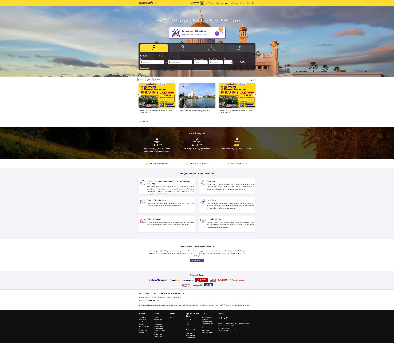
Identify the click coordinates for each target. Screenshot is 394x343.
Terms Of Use (205, 330)
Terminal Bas (158, 322)
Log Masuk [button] (209, 3)
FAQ (140, 328)
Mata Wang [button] (233, 3)
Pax (225, 59)
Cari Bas (243, 62)
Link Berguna (205, 326)
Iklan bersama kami (207, 332)
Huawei (188, 324)
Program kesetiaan (207, 323)
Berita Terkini (142, 319)
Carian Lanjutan (144, 68)
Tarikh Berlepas (198, 59)
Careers (141, 335)
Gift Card (172, 317)
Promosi (141, 324)
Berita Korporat (143, 322)
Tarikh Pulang (213, 59)
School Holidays (190, 337)
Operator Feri (158, 334)
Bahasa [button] (241, 3)
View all (251, 80)
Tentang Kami (142, 317)
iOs (187, 322)
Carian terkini (219, 3)
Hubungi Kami (251, 3)
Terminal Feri (158, 336)
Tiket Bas (156, 317)
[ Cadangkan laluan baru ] (155, 56)
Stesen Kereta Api (159, 328)
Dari (141, 59)
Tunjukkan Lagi (197, 260)
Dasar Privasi (206, 328)
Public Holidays (190, 335)
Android (188, 320)
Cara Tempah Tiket (144, 326)
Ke (169, 59)
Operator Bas (158, 319)
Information (189, 333)
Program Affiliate (207, 321)
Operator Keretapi (159, 326)
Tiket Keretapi (158, 324)
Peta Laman (142, 332)
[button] (226, 3)
